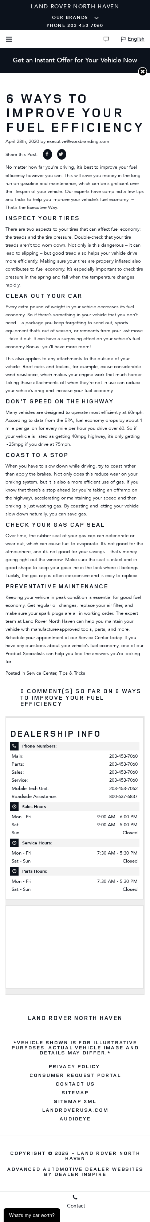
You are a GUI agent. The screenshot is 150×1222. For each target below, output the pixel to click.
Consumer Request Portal (75, 1075)
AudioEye (75, 1118)
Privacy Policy (74, 1066)
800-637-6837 (123, 796)
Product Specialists (25, 653)
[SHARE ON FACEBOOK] (47, 154)
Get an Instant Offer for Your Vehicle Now (75, 60)
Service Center (41, 673)
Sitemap (75, 1092)
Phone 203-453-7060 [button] (75, 25)
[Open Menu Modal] (9, 39)
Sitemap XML (75, 1101)
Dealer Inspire (80, 1173)
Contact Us (75, 1083)
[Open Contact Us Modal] (106, 39)
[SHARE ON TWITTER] (61, 154)
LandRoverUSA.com (75, 1109)
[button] (142, 71)
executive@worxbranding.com (78, 141)
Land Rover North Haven (102, 1155)
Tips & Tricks (72, 673)
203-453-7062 (123, 788)
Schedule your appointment (34, 637)
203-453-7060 (123, 756)
